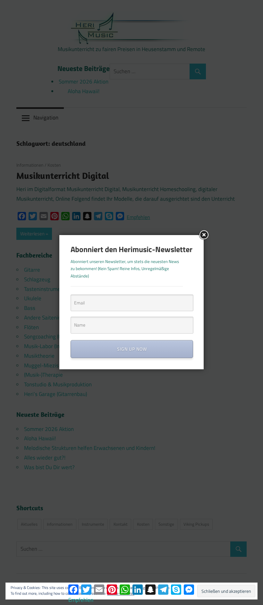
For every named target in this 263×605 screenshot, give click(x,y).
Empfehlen (80, 600)
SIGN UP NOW (132, 349)
